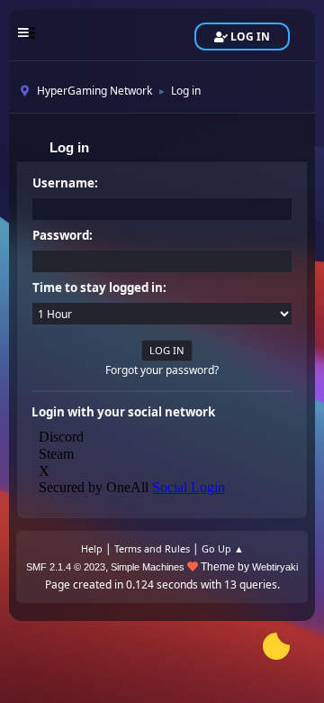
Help (92, 548)
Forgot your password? (162, 370)
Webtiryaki (275, 566)
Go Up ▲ (223, 548)
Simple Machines (147, 566)
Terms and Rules (152, 548)
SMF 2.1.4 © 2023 (65, 566)
